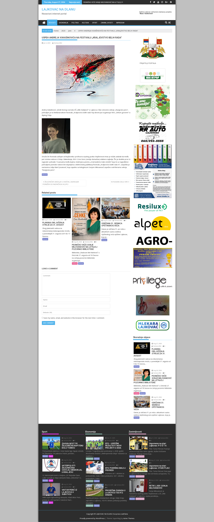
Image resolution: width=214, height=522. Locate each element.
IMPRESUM (120, 23)
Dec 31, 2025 (111, 438)
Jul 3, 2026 (154, 438)
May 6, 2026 (154, 480)
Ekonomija (63, 23)
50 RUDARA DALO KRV (119, 182)
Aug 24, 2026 (67, 438)
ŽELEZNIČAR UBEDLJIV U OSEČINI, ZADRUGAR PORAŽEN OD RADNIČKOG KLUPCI (61, 183)
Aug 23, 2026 (67, 484)
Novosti (52, 23)
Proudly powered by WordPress (92, 518)
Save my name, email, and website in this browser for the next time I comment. (74, 318)
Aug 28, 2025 (111, 462)
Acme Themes (128, 518)
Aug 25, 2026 (107, 220)
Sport (94, 23)
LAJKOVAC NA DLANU (58, 9)
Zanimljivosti (107, 23)
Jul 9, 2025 (110, 485)
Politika (75, 23)
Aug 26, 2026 (77, 242)
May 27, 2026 (155, 460)
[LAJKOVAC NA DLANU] (44, 22)
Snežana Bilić (58, 43)
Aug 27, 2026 (48, 220)
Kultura (85, 23)
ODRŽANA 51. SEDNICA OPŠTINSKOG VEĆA (101, 2)
